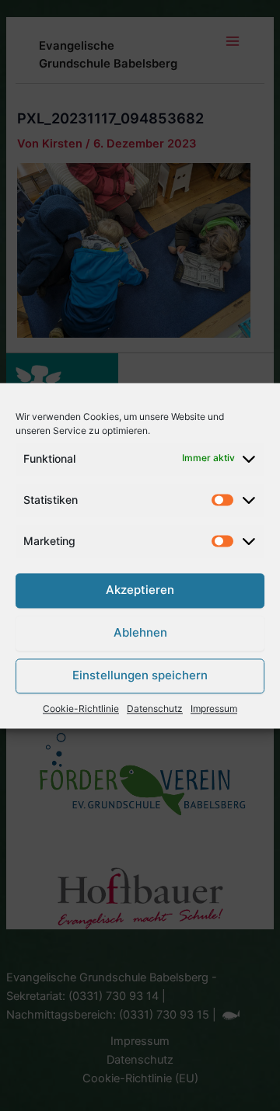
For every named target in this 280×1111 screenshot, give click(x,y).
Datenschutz (155, 708)
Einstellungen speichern (140, 675)
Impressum (214, 708)
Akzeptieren (140, 590)
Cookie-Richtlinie (81, 708)
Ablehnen (140, 633)
